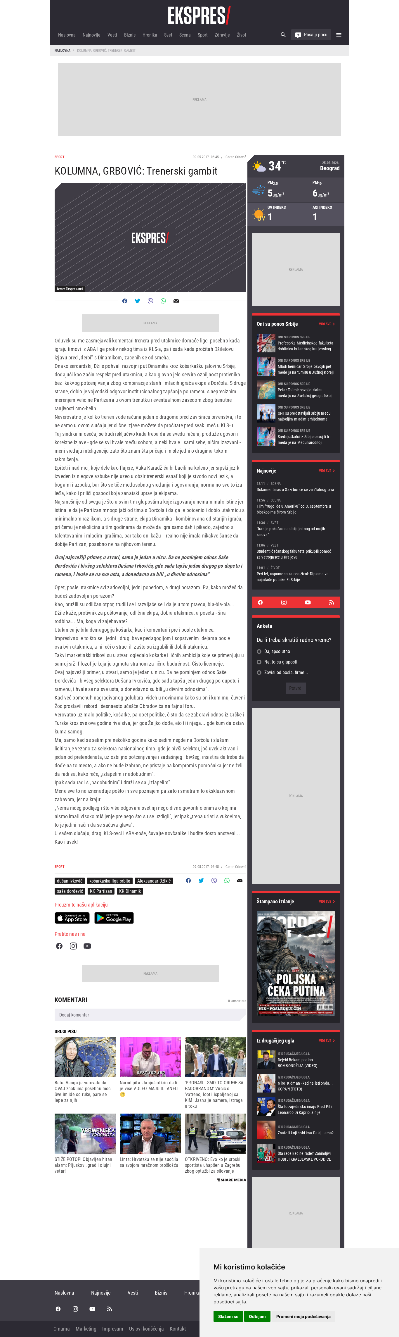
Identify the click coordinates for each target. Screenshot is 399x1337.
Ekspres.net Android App (114, 918)
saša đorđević (70, 891)
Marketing (86, 1329)
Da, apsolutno (277, 651)
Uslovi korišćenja (146, 1329)
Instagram (73, 946)
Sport (203, 35)
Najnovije (91, 35)
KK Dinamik (130, 891)
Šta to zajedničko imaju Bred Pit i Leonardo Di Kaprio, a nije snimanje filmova (296, 1106)
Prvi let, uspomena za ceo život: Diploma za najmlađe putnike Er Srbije (296, 574)
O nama (61, 1329)
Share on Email (176, 300)
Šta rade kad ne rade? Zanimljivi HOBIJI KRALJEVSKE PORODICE (296, 1153)
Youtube (87, 946)
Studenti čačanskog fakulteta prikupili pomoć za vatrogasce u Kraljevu (296, 551)
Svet (168, 35)
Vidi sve (325, 324)
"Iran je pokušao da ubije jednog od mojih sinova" (296, 528)
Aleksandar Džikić (154, 881)
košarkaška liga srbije (109, 881)
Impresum (112, 1329)
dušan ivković (69, 881)
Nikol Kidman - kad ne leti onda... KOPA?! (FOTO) (296, 1083)
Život (241, 35)
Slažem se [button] (228, 1316)
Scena (185, 35)
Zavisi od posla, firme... (286, 672)
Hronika (150, 35)
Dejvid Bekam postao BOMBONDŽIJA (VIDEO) (296, 1059)
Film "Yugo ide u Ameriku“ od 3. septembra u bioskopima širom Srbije (296, 506)
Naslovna (67, 35)
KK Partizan (101, 891)
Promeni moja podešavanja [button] (303, 1316)
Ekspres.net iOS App (72, 918)
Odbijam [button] (257, 1316)
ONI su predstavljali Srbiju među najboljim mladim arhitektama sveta (296, 413)
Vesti (112, 35)
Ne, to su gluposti (280, 662)
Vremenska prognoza (296, 166)
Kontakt (178, 1329)
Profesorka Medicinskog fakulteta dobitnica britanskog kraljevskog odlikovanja (296, 343)
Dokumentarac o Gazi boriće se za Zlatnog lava (296, 486)
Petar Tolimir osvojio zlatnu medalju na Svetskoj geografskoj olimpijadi (296, 389)
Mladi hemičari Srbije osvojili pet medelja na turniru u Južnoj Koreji (296, 366)
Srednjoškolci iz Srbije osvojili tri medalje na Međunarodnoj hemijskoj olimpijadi (296, 436)
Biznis (130, 35)
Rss (331, 602)
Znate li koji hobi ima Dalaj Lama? (296, 1130)
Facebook (59, 946)
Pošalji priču (315, 34)
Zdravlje (222, 35)
